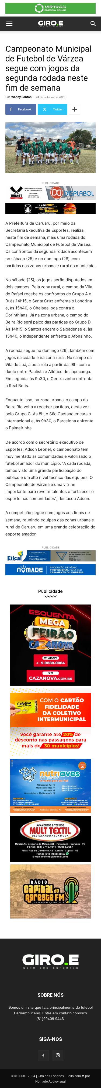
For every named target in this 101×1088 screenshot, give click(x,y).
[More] (74, 109)
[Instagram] (58, 1055)
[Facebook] (43, 1055)
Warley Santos (21, 97)
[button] (9, 24)
